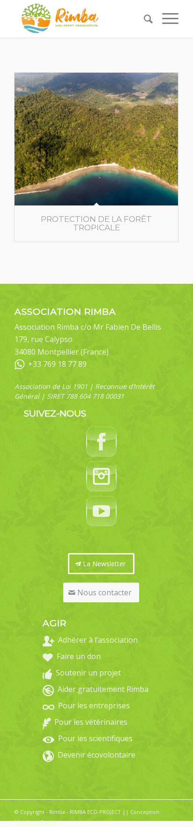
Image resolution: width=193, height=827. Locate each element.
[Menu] (165, 19)
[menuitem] (143, 19)
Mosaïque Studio (35, 822)
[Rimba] (80, 19)
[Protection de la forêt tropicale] (96, 139)
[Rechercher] (143, 19)
